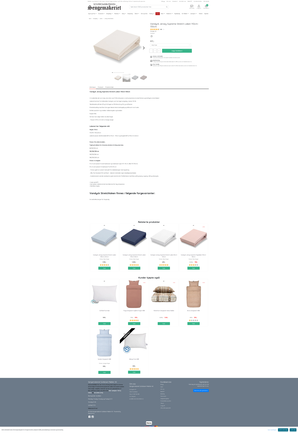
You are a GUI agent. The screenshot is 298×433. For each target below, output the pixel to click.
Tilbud (162, 403)
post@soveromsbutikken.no (136, 398)
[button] (112, 72)
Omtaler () (153, 31)
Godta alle (293, 429)
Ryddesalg (177, 13)
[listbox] (170, 45)
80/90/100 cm (94, 148)
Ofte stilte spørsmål (165, 408)
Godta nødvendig (283, 429)
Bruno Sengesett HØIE (193, 310)
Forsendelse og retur (165, 401)
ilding (119, 390)
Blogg (163, 1)
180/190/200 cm (94, 157)
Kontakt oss (182, 1)
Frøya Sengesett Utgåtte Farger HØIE (134, 310)
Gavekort (175, 1)
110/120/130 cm (94, 151)
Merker (200, 13)
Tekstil (136, 13)
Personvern (163, 396)
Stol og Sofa (144, 13)
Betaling (162, 393)
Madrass (116, 13)
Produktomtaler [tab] (109, 87)
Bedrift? (190, 1)
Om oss (168, 1)
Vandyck (152, 33)
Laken (100, 18)
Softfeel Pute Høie (104, 310)
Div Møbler (185, 13)
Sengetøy (109, 13)
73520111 (133, 396)
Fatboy (151, 13)
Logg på (162, 405)
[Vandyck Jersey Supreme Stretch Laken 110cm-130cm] (117, 47)
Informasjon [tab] (93, 87)
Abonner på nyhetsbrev (201, 390)
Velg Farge (154, 45)
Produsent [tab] (100, 87)
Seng (123, 13)
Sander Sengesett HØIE (104, 359)
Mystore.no (91, 413)
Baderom (169, 13)
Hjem (90, 18)
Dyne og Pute (91, 13)
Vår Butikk (206, 1)
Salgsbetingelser (164, 398)
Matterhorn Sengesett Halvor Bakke (164, 310)
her (179, 57)
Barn (162, 13)
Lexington (193, 13)
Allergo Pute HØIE (134, 359)
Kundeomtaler (198, 1)
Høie (110, 390)
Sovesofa (101, 13)
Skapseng (130, 13)
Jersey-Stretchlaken (108, 18)
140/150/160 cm (94, 154)
